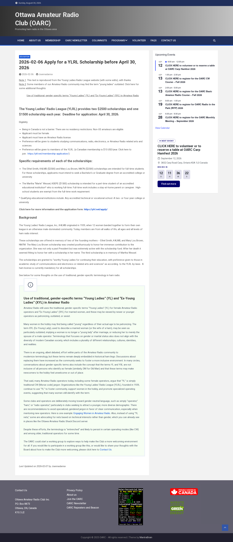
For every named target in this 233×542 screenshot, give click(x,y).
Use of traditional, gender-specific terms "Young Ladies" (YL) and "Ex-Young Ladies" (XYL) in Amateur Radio (83, 95)
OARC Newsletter (76, 40)
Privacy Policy (75, 490)
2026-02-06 (28, 74)
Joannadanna (46, 74)
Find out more (168, 184)
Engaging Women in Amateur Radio (92, 413)
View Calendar (162, 127)
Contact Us (168, 40)
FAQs (153, 40)
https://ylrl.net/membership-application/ (48, 153)
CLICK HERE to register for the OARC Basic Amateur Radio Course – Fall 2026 (188, 93)
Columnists (99, 40)
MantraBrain (146, 537)
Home (20, 40)
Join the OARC (75, 499)
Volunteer (139, 40)
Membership (53, 40)
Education (24, 57)
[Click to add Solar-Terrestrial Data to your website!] (130, 490)
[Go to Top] (225, 528)
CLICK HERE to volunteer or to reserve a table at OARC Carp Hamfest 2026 (190, 67)
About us (35, 40)
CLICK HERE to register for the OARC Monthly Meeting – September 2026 (190, 119)
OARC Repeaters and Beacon (83, 507)
